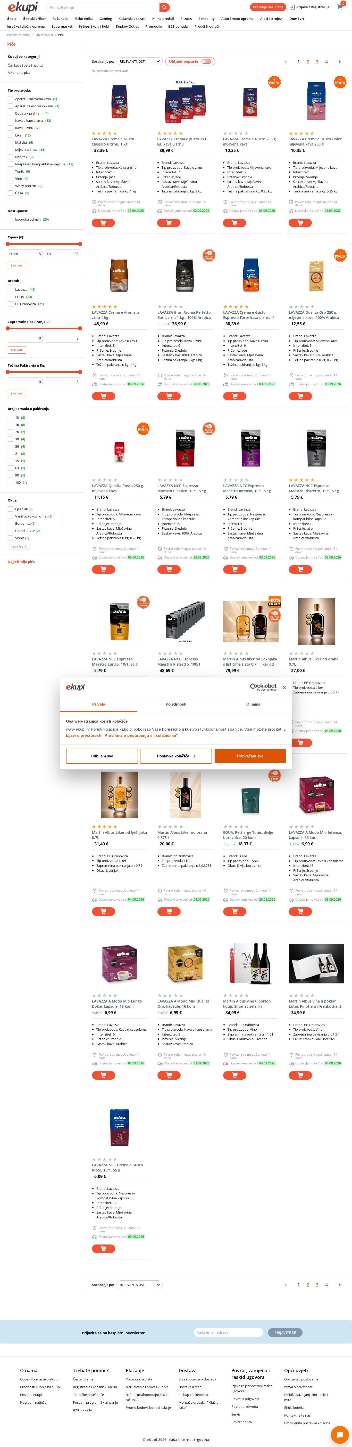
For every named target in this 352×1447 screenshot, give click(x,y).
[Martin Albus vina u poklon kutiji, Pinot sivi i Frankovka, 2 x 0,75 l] (316, 963)
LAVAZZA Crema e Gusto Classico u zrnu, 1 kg (113, 141)
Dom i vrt (296, 18)
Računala (60, 18)
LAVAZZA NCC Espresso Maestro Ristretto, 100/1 (178, 662)
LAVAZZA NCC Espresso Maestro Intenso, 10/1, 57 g (247, 488)
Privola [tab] (98, 704)
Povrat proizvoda (244, 1406)
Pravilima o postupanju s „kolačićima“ (141, 735)
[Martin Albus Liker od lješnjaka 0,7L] (119, 795)
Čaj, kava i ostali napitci (25, 65)
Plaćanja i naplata (139, 1379)
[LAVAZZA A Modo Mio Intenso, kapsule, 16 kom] (316, 795)
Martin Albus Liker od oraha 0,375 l (182, 835)
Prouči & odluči (207, 26)
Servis (235, 1414)
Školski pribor (34, 18)
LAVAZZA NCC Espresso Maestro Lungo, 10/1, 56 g (115, 662)
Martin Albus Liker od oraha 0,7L (313, 662)
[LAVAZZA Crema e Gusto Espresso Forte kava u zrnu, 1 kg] (251, 275)
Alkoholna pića (19, 72)
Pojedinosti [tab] (176, 704)
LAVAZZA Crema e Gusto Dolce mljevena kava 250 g (315, 141)
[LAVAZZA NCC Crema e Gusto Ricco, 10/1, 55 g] (119, 1127)
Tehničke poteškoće (88, 1394)
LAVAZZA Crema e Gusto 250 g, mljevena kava (250, 141)
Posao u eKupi (31, 1394)
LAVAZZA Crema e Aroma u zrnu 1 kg (115, 315)
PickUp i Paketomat (193, 1394)
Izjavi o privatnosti (84, 735)
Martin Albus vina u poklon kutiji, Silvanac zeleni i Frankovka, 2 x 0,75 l (247, 1004)
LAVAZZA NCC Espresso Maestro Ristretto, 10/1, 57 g (314, 488)
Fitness (186, 18)
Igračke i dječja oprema (26, 26)
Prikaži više (19, 547)
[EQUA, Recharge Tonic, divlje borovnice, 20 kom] (251, 795)
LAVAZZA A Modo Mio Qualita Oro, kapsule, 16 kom (183, 1004)
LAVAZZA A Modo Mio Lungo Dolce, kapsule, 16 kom (117, 1004)
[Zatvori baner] (284, 687)
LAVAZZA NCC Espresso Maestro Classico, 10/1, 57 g (181, 488)
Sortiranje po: (103, 61)
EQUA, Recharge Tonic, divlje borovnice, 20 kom (248, 835)
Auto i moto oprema (237, 18)
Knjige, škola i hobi (94, 26)
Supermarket (62, 26)
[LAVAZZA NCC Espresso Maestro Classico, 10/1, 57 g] (185, 448)
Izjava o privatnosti (298, 1387)
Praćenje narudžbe (268, 7)
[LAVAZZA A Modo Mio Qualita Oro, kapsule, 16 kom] (185, 963)
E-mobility (206, 18)
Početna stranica (18, 35)
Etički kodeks (294, 1407)
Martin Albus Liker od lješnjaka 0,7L (119, 835)
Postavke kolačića (173, 756)
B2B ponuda (178, 26)
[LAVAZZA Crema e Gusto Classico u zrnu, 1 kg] (119, 101)
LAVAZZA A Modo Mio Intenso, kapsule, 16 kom (315, 835)
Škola (11, 18)
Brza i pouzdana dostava (197, 1379)
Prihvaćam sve (250, 756)
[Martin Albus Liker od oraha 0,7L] (316, 621)
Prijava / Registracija (313, 7)
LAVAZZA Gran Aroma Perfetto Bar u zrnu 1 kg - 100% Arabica (184, 315)
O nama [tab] (253, 704)
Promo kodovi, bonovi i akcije (148, 1407)
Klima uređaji (163, 18)
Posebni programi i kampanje (95, 1402)
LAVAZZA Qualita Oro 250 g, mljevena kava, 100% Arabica (314, 315)
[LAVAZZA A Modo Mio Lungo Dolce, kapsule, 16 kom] (119, 963)
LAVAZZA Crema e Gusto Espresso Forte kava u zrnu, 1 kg (249, 315)
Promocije (153, 26)
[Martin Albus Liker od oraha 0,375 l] (185, 795)
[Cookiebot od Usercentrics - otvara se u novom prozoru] (253, 687)
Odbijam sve (102, 756)
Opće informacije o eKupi (39, 1379)
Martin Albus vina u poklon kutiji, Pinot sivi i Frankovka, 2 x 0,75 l (315, 1004)
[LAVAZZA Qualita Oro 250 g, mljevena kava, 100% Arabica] (316, 275)
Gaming (105, 18)
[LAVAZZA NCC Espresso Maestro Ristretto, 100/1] (185, 621)
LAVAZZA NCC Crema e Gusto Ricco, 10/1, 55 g (117, 1167)
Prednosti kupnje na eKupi (40, 1387)
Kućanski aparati (132, 18)
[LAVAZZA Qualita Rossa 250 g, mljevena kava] (119, 448)
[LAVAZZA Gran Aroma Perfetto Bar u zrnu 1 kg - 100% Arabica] (185, 275)
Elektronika (83, 18)
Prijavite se (285, 1332)
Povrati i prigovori (245, 1398)
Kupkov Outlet (127, 26)
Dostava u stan (190, 1387)
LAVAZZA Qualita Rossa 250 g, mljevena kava (118, 488)
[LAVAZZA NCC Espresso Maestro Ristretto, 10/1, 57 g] (316, 448)
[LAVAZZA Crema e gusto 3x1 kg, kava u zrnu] (185, 101)
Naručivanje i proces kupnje (147, 1387)
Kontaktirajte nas (297, 1415)
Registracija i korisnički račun (95, 1387)
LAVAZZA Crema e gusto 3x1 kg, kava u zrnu (181, 141)
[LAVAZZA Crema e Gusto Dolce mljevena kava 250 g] (316, 101)
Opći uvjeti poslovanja (301, 1379)
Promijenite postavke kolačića (307, 1423)
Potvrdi (17, 265)
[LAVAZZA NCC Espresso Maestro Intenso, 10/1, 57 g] (251, 448)
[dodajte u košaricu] (103, 223)
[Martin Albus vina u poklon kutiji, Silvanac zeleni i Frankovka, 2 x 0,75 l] (251, 963)
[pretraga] (165, 7)
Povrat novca (241, 1422)
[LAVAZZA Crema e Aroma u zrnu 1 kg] (119, 275)
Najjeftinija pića (21, 561)
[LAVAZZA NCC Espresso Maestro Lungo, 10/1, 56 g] (119, 621)
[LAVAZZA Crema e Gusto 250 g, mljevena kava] (250, 101)
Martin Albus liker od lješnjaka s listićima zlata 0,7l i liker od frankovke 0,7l (250, 662)
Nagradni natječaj (33, 1402)
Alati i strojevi (271, 18)
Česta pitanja (83, 1379)
